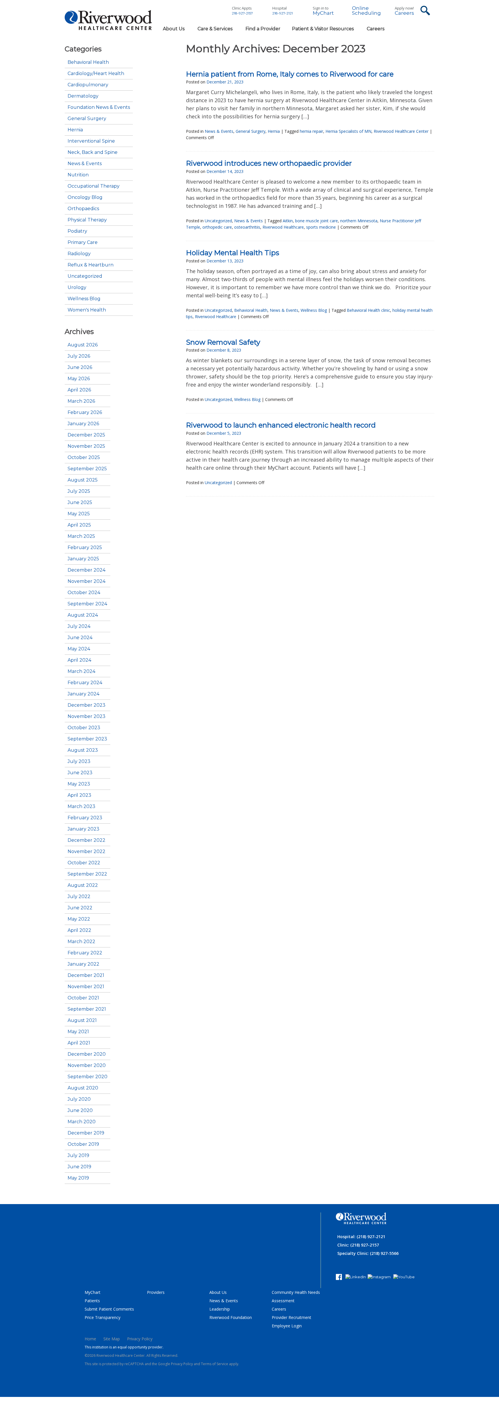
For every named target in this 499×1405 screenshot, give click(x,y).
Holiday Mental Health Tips (232, 253)
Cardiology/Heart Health (96, 73)
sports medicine (321, 227)
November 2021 (86, 986)
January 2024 (83, 694)
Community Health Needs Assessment (296, 1296)
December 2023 (86, 705)
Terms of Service (214, 1363)
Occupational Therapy (94, 186)
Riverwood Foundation (230, 1317)
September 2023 (87, 739)
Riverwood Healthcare (283, 227)
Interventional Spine (91, 141)
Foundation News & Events (99, 107)
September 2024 (87, 604)
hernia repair (311, 131)
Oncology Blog (85, 197)
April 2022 (79, 930)
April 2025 (79, 525)
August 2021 (82, 1020)
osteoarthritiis (247, 227)
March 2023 (81, 806)
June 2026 (80, 367)
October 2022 (84, 862)
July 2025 (79, 491)
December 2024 (86, 570)
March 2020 (82, 1121)
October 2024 (84, 592)
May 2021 (78, 1031)
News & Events (85, 163)
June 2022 (80, 907)
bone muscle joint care (316, 220)
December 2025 (86, 435)
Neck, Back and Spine (93, 152)
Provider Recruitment (291, 1317)
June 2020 (80, 1110)
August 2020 (83, 1088)
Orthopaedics (83, 208)
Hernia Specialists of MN (348, 131)
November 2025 (86, 446)
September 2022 (87, 874)
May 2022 (79, 919)
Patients (92, 1300)
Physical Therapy (87, 220)
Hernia (75, 130)
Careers (404, 13)
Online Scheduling (366, 11)
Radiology (79, 253)
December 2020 (87, 1054)
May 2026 (79, 378)
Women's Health (87, 310)
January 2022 (83, 964)
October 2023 (84, 727)
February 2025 (85, 547)
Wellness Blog (84, 298)
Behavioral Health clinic (368, 310)
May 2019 (78, 1178)
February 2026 (85, 412)
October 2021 (83, 998)
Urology (77, 287)
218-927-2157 (242, 13)
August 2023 (83, 750)
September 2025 (87, 468)
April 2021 (79, 1043)
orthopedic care (217, 227)
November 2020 (87, 1065)
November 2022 (86, 851)
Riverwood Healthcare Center (401, 131)
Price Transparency (102, 1317)
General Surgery (87, 118)
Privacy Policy (139, 1338)
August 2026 (83, 345)
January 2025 (83, 558)
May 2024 (79, 649)
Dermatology (83, 96)
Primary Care (83, 242)
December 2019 (86, 1133)
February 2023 (85, 817)
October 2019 (83, 1144)
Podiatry (77, 231)
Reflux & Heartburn (90, 265)
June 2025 (80, 502)
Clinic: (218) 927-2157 (358, 1245)
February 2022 (85, 953)
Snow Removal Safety (223, 342)
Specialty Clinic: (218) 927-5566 (368, 1253)
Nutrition (78, 175)
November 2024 (86, 581)
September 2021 (87, 1009)
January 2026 (83, 423)
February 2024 (85, 682)
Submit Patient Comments (109, 1309)
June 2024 (80, 637)
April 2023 (79, 795)
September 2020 (87, 1076)
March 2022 (81, 941)
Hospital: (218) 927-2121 (361, 1236)
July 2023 (79, 761)
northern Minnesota (358, 220)
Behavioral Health (88, 62)
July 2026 (79, 356)
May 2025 (79, 513)
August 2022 (83, 885)
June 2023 (80, 772)
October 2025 (84, 457)
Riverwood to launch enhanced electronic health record (281, 425)
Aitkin (288, 220)
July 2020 (79, 1099)
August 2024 (83, 615)
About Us (218, 1292)
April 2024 (79, 660)
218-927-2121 (282, 13)
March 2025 (81, 536)
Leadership (219, 1309)
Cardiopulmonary (88, 84)
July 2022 (79, 896)
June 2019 (79, 1166)
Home (90, 1338)
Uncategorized (85, 276)
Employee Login (287, 1326)
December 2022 (86, 840)
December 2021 (86, 975)
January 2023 (83, 829)
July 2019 (78, 1155)
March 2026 (81, 401)
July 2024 (79, 626)
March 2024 (81, 671)
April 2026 (79, 390)
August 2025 (83, 480)
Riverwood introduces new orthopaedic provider (269, 163)
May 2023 (79, 784)
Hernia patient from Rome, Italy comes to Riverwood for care (290, 74)
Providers (156, 1292)
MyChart (323, 13)
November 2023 (86, 716)
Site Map (111, 1338)
